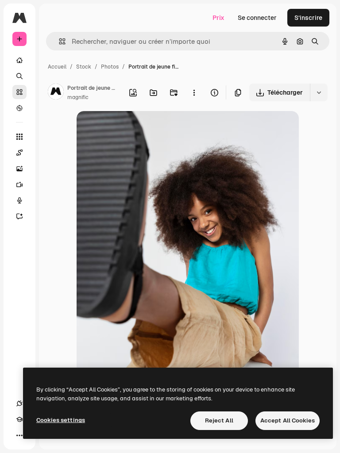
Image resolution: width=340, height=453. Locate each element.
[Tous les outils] (19, 137)
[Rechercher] (19, 76)
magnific (78, 97)
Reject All (219, 420)
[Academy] (19, 419)
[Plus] (19, 435)
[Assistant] (19, 216)
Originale (135, 128)
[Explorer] (19, 108)
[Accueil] (19, 60)
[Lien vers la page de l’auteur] (56, 93)
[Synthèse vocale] (19, 200)
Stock (83, 66)
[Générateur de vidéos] (19, 184)
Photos (110, 66)
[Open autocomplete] (58, 41)
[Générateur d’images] (19, 168)
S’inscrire (308, 18)
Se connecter (257, 18)
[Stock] (19, 92)
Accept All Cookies (287, 420)
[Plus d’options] (194, 92)
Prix (218, 18)
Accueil (57, 66)
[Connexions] (19, 403)
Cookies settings (60, 420)
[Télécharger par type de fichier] (319, 92)
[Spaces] (19, 153)
